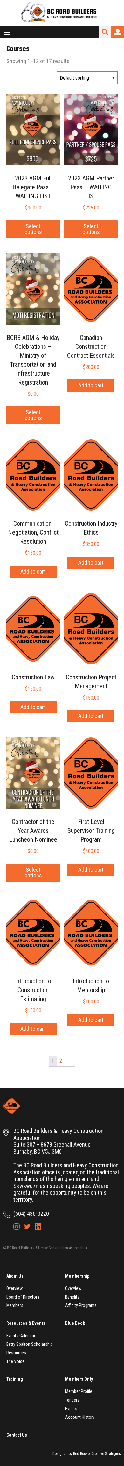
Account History (79, 1417)
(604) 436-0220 (31, 1213)
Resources (16, 1352)
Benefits (72, 1297)
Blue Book (75, 1323)
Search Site (105, 32)
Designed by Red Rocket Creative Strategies (86, 1453)
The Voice (15, 1361)
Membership (77, 1276)
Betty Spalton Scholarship (29, 1344)
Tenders (72, 1400)
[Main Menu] (7, 32)
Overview (14, 1288)
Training (14, 1379)
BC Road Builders (62, 13)
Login (117, 32)
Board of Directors (22, 1297)
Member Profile (78, 1391)
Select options (33, 229)
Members (14, 1305)
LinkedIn (38, 1226)
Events (71, 1408)
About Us (15, 1276)
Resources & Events (25, 1323)
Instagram (16, 1226)
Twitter (27, 1226)
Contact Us (16, 1435)
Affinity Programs (81, 1305)
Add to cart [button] (91, 385)
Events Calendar (20, 1335)
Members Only (79, 1379)
